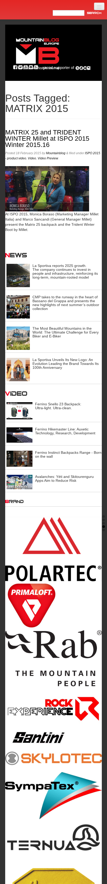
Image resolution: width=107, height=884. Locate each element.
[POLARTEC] (53, 549)
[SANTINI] (53, 737)
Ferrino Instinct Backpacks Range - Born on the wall (68, 454)
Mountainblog (55, 153)
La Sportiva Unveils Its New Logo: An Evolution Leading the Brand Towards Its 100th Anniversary (65, 364)
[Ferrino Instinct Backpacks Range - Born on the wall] (19, 458)
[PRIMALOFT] (53, 605)
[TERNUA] (53, 838)
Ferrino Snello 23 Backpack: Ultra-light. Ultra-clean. (58, 406)
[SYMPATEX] (53, 795)
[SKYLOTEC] (53, 758)
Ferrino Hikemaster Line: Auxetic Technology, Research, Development (65, 431)
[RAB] (53, 658)
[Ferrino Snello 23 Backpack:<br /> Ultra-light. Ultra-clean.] (19, 410)
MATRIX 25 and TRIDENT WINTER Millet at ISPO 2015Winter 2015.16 (47, 138)
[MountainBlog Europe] (38, 52)
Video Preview (48, 158)
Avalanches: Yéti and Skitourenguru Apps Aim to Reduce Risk (64, 479)
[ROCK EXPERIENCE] (53, 709)
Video (32, 158)
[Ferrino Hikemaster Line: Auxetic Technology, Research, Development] (19, 435)
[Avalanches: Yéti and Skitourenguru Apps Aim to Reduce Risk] (19, 482)
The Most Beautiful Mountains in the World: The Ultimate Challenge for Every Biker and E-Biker (65, 332)
